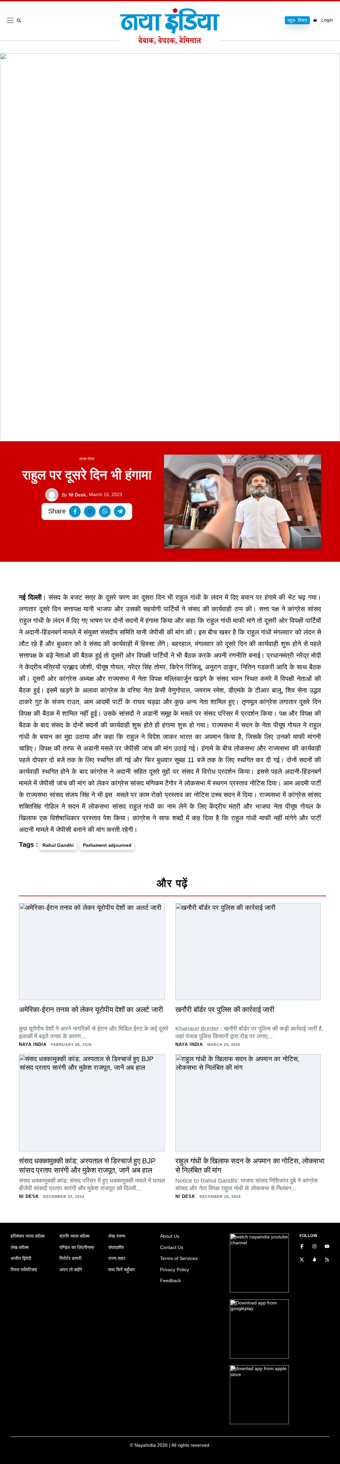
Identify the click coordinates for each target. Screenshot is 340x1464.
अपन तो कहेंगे (70, 1269)
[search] (20, 21)
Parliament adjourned (107, 845)
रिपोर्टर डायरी (70, 1258)
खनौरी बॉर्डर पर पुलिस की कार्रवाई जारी (224, 1009)
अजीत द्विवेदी (21, 1258)
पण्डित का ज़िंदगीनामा (76, 1247)
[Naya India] (170, 42)
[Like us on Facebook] (301, 1247)
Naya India (32, 1044)
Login (327, 20)
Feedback (170, 1280)
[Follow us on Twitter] (301, 1260)
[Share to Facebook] (75, 511)
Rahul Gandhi (58, 845)
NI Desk (74, 494)
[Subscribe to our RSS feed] (327, 1260)
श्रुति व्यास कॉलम (74, 1236)
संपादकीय (116, 1247)
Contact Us (171, 1247)
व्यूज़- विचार (297, 20)
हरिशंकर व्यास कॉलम (27, 1236)
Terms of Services (179, 1258)
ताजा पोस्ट (87, 459)
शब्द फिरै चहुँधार (121, 1269)
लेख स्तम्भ (116, 1236)
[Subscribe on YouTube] (327, 1247)
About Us (169, 1236)
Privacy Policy (174, 1269)
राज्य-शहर (116, 1258)
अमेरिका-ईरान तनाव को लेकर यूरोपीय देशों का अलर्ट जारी (91, 1009)
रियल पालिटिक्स (24, 1269)
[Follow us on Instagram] (314, 1247)
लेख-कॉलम (20, 1247)
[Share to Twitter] (90, 511)
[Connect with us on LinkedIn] (314, 1260)
